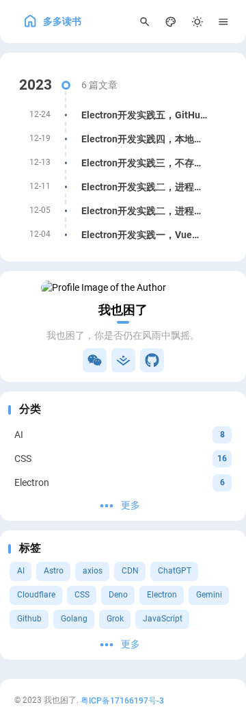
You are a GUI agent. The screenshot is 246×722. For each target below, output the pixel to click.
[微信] (95, 360)
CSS (82, 594)
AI (21, 571)
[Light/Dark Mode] (197, 21)
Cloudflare (36, 594)
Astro (54, 571)
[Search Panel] (144, 21)
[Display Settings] (171, 21)
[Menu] (223, 21)
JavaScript (162, 618)
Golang (74, 618)
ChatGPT (174, 571)
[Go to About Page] (123, 288)
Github (29, 618)
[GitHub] (152, 360)
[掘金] (123, 360)
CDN (130, 571)
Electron (162, 594)
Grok (115, 618)
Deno (118, 594)
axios (92, 571)
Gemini (209, 594)
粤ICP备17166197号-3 (122, 700)
